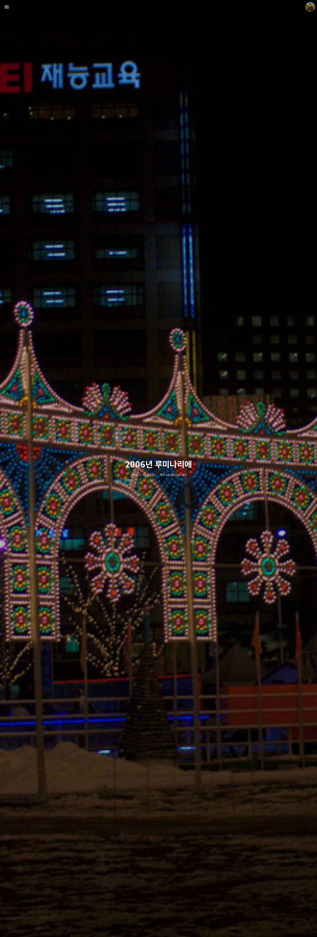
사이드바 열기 (6, 7)
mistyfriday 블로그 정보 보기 (310, 7)
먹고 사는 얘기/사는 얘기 (173, 475)
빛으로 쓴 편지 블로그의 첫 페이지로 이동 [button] (158, 7)
